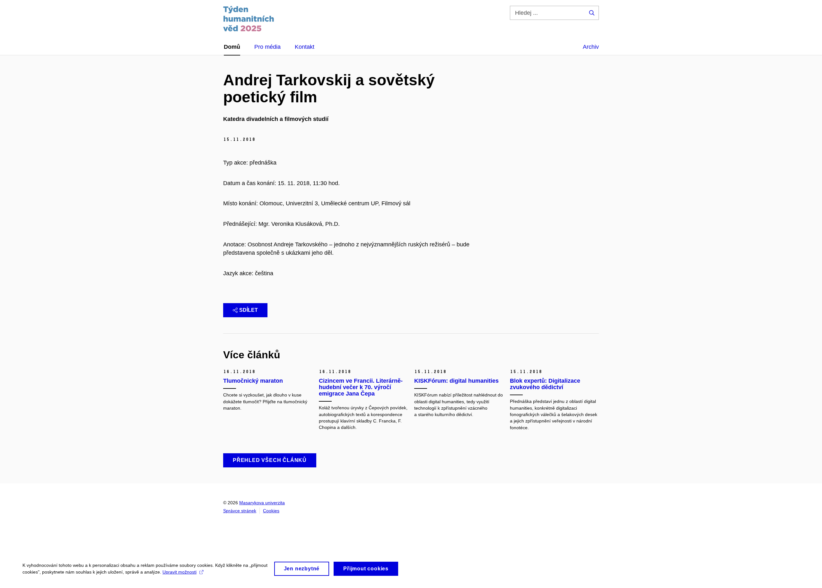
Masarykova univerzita (262, 502)
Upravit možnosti (179, 572)
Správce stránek (239, 510)
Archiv (591, 47)
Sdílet (248, 310)
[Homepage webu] (248, 18)
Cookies (271, 510)
